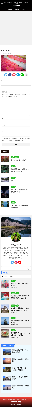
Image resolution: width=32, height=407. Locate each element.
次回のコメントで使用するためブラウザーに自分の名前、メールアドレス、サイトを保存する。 (16, 139)
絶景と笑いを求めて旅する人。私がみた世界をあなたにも (16, 399)
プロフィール (25, 9)
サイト (3, 132)
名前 (3, 118)
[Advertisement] (16, 28)
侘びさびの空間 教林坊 (18, 160)
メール (4, 125)
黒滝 (12, 181)
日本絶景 (10, 9)
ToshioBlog (16, 6)
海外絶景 (17, 9)
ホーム (3, 9)
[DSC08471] (18, 74)
